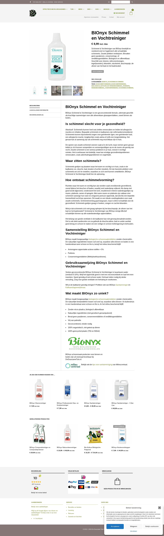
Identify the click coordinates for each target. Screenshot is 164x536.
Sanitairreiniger (111, 88)
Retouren (71, 513)
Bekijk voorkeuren (152, 526)
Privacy (104, 17)
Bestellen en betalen (74, 507)
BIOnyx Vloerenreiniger (38, 403)
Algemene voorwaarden (91, 17)
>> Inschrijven (38, 518)
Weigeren (133, 526)
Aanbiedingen (119, 9)
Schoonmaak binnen (115, 82)
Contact (111, 17)
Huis (97, 9)
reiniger (126, 86)
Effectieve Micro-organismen (54, 9)
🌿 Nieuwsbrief (119, 13)
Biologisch (95, 86)
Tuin (72, 9)
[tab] (45, 105)
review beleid (42, 492)
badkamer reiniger (103, 84)
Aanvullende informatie (39, 110)
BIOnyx (104, 82)
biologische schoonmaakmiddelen (102, 239)
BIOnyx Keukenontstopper (121, 447)
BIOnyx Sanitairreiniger (92, 403)
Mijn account (121, 17)
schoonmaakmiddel (126, 88)
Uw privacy (133, 531)
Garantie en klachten (75, 516)
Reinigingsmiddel (97, 88)
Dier (88, 9)
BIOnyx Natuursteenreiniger (67, 447)
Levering (71, 510)
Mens (80, 9)
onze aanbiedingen (42, 506)
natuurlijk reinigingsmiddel (111, 86)
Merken (106, 9)
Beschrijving (35, 105)
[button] (159, 508)
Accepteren (115, 526)
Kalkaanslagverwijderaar (75, 287)
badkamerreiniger (118, 84)
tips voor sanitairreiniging (102, 365)
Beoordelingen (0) (36, 115)
